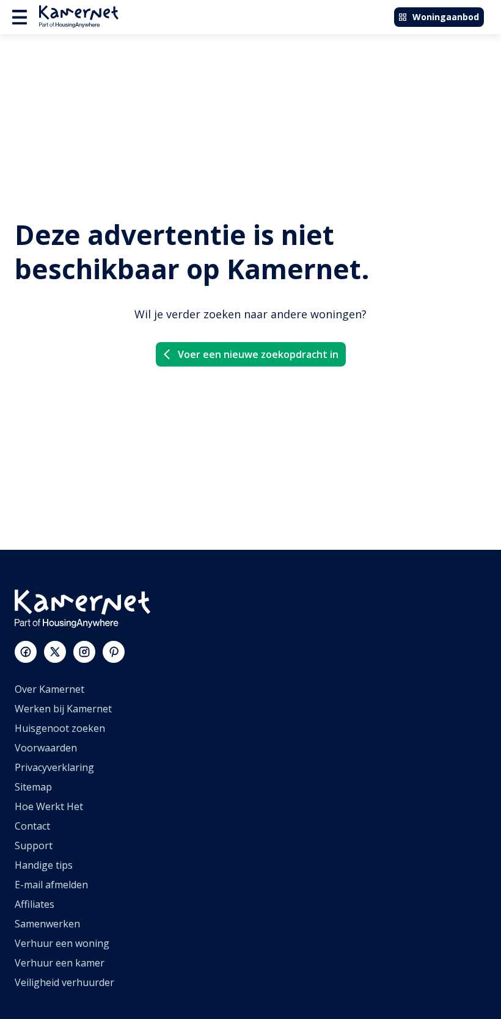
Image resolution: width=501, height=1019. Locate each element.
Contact (32, 826)
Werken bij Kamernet (63, 708)
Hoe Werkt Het (49, 806)
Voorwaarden (46, 747)
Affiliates (34, 904)
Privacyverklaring (54, 767)
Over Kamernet (49, 689)
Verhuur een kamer (59, 963)
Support (34, 845)
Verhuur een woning (62, 943)
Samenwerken (47, 923)
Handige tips (44, 865)
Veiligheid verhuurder (64, 982)
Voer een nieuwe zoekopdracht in (258, 354)
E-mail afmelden (51, 884)
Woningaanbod (445, 17)
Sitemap (33, 787)
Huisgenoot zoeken (60, 728)
